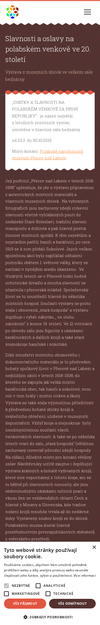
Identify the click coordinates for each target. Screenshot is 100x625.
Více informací (85, 575)
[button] (50, 616)
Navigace (87, 12)
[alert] (50, 583)
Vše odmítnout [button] (72, 603)
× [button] (94, 547)
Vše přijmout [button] (25, 603)
